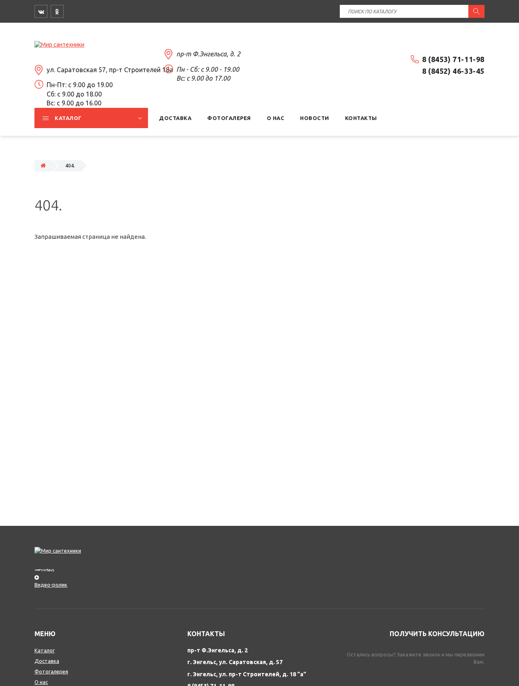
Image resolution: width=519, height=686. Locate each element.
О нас (41, 682)
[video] (259, 573)
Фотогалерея (51, 671)
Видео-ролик (50, 584)
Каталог (44, 650)
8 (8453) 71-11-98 (453, 59)
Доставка (46, 661)
